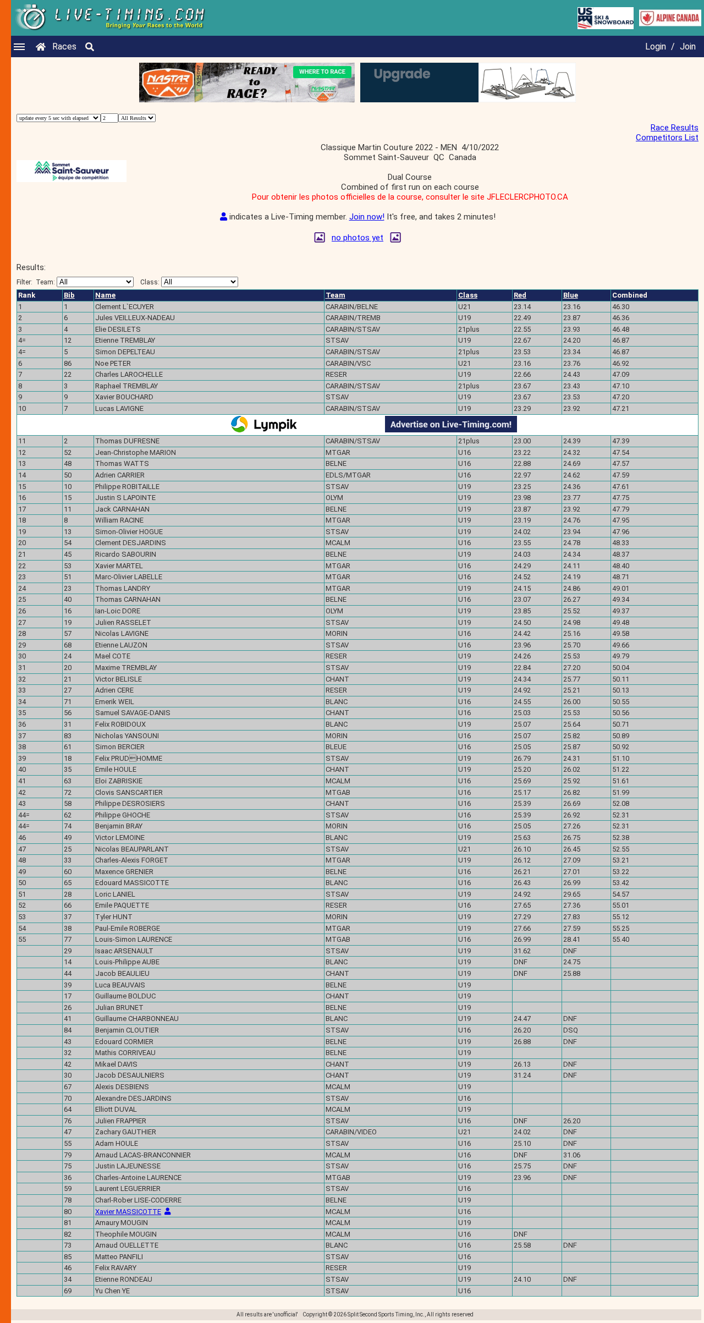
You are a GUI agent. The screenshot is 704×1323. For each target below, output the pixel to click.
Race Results (674, 128)
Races (64, 46)
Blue (570, 295)
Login (655, 46)
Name (105, 295)
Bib (69, 295)
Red (520, 295)
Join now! (366, 217)
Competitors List (667, 137)
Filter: (35, 282)
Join (688, 46)
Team (335, 295)
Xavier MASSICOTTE (128, 1211)
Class (467, 295)
